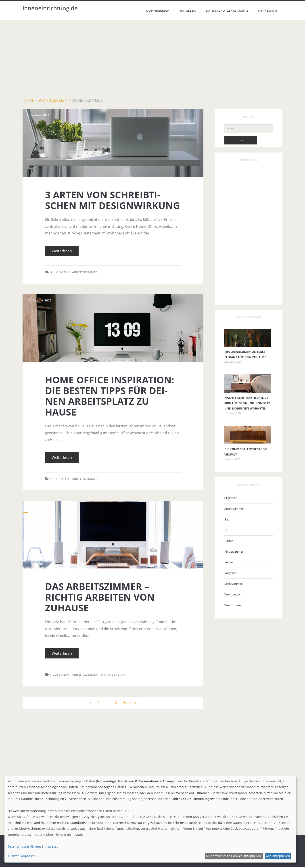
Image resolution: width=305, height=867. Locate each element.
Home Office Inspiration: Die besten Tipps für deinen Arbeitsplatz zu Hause (85, 297)
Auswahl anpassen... (23, 856)
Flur (227, 530)
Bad (227, 519)
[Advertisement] (152, 60)
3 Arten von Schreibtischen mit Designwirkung (61, 112)
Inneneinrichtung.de (50, 8)
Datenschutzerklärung (227, 10)
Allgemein (59, 272)
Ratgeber (188, 10)
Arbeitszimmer (85, 272)
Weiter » (130, 702)
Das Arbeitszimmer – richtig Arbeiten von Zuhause (47, 507)
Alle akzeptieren (278, 856)
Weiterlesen (63, 252)
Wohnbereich (158, 10)
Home (28, 100)
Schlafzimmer (233, 584)
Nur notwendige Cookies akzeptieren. (234, 856)
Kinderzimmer (233, 551)
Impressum (267, 10)
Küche (228, 562)
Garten (229, 541)
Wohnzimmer (233, 605)
